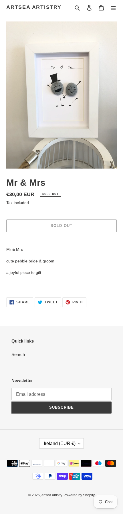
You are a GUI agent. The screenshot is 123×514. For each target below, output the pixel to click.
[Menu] (113, 7)
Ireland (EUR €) (60, 443)
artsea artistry (33, 7)
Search (18, 354)
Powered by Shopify (79, 495)
